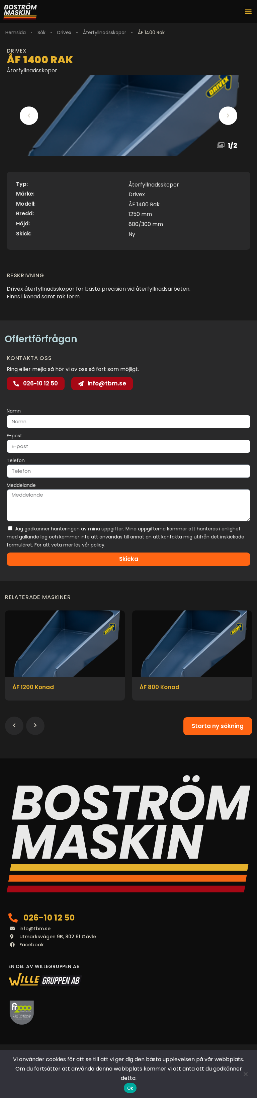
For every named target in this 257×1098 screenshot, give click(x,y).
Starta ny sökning (218, 726)
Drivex (64, 32)
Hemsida (15, 32)
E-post (14, 435)
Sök (41, 32)
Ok (130, 1088)
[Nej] (245, 1074)
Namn (14, 411)
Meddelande (21, 485)
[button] (248, 11)
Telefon (16, 460)
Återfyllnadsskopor (104, 32)
